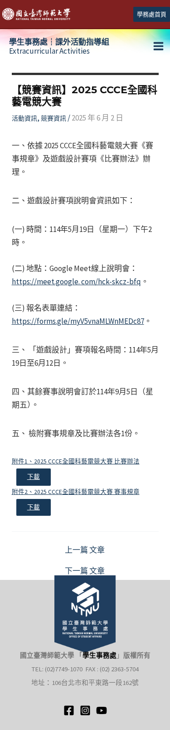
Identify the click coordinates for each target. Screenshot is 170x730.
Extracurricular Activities (59, 46)
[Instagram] (85, 710)
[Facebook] (68, 710)
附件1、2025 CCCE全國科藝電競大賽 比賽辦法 (76, 461)
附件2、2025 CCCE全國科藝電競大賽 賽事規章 (76, 492)
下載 (33, 477)
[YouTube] (101, 710)
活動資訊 (24, 118)
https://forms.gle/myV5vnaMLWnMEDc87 (78, 321)
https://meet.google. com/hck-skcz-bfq (76, 282)
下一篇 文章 (85, 571)
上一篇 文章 (85, 550)
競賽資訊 (53, 118)
